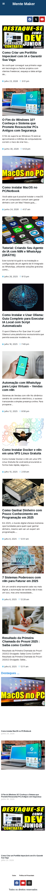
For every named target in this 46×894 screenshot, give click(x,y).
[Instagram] (29, 883)
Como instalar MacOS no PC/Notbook (16, 731)
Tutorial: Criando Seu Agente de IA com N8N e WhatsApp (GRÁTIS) (22, 251)
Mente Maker (24, 4)
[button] (3, 3)
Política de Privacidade (26, 875)
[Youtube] (42, 19)
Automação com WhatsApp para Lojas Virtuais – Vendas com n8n (22, 386)
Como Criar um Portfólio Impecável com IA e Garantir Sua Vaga (22, 56)
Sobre (14, 875)
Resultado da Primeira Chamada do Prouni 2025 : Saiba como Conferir (21, 641)
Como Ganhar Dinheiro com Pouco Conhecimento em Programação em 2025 (22, 514)
